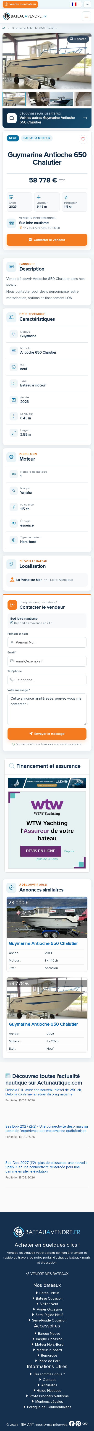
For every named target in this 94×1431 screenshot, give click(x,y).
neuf (13, 138)
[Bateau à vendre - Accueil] (25, 16)
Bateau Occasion (49, 1298)
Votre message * (19, 690)
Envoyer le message (49, 734)
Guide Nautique (49, 1390)
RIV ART (27, 1424)
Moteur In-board (49, 1350)
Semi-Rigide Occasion (49, 1320)
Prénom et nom (18, 634)
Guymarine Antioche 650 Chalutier (43, 943)
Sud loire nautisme (34, 223)
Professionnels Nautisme (49, 1396)
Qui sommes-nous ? (49, 1374)
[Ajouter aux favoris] (83, 139)
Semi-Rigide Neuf (49, 1315)
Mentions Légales (49, 1401)
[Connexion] (87, 4)
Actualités (49, 1385)
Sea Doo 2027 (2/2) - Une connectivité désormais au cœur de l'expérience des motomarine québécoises (46, 1128)
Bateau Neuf (49, 1293)
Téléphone (15, 671)
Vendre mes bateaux (48, 1274)
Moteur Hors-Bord (49, 1344)
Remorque (49, 1355)
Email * (12, 652)
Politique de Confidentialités (49, 1407)
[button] (6, 70)
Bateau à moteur (37, 138)
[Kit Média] (85, 1424)
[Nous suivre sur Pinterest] (78, 1424)
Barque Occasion (49, 1339)
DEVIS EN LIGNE (40, 851)
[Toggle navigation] (86, 16)
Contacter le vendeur (49, 240)
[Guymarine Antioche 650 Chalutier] (47, 917)
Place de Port (49, 1361)
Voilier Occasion (49, 1309)
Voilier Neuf (49, 1304)
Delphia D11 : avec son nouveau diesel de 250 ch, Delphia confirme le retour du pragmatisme (43, 1092)
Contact (49, 1379)
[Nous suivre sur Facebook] (72, 1424)
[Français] (76, 4)
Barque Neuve (49, 1333)
